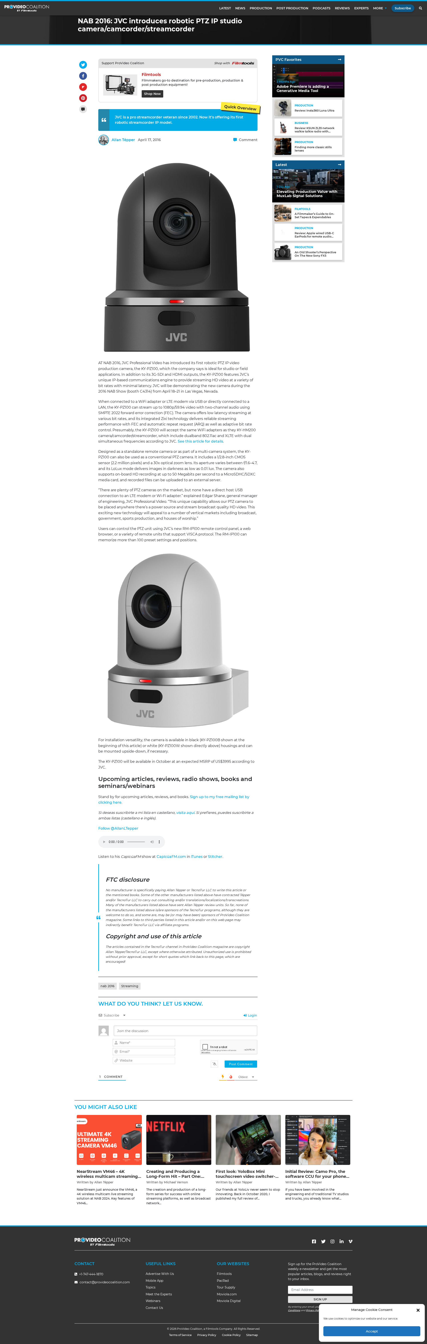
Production (261, 8)
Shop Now (152, 94)
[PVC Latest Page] (339, 165)
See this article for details (200, 441)
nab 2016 (108, 986)
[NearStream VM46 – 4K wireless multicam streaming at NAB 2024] (109, 1139)
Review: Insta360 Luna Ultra (314, 110)
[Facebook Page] (314, 1241)
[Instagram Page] (332, 1241)
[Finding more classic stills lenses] (282, 146)
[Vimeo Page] (350, 1241)
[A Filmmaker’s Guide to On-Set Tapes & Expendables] (282, 213)
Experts (361, 8)
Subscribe (403, 8)
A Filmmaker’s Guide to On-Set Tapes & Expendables (314, 215)
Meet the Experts (159, 1294)
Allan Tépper (123, 140)
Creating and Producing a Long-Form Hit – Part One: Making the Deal (173, 1176)
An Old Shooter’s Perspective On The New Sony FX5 (315, 254)
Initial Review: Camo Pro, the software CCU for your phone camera (315, 1176)
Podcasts (321, 8)
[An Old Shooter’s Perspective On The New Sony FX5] (282, 251)
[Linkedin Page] (342, 1241)
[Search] (421, 8)
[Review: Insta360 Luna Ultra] (282, 107)
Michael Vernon (176, 1182)
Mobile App (154, 1281)
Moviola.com (227, 1294)
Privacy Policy (314, 1310)
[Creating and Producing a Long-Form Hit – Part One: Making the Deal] (178, 1139)
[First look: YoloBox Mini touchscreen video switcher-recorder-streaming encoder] (248, 1139)
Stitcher (215, 857)
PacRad (223, 1281)
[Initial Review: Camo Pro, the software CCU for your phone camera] (317, 1139)
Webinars (153, 1301)
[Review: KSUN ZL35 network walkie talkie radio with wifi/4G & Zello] (282, 127)
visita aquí (185, 813)
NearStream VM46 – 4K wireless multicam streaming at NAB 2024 (107, 1176)
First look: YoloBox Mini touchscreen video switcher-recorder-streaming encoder (245, 1176)
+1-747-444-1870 (90, 1274)
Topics (150, 1287)
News (240, 8)
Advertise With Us (160, 1274)
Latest (225, 8)
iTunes (197, 857)
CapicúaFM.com (171, 857)
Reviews (342, 8)
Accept (372, 1331)
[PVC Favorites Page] (339, 60)
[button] (418, 1310)
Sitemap (252, 1335)
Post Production (292, 8)
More (378, 8)
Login (252, 1015)
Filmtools (224, 1274)
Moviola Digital (229, 1301)
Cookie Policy (231, 1335)
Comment (248, 140)
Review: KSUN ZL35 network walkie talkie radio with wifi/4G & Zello (314, 131)
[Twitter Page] (323, 1241)
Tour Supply (226, 1287)
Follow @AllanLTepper (118, 828)
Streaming (129, 986)
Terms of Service (180, 1335)
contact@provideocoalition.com (105, 1282)
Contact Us (154, 1308)
